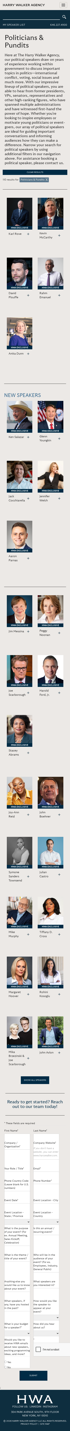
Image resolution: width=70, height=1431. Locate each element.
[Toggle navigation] (63, 5)
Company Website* (44, 1143)
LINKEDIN (35, 1406)
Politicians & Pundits (33, 180)
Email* (37, 1168)
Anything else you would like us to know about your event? (17, 1285)
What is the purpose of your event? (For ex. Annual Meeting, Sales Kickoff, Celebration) (16, 1235)
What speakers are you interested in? (44, 1283)
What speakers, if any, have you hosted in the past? (16, 1304)
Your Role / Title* (14, 1168)
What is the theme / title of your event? (16, 1257)
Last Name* (40, 1131)
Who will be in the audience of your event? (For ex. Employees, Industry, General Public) (45, 1262)
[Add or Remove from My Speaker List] (28, 234)
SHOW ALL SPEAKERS (35, 1080)
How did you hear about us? (43, 1326)
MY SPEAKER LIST (14, 25)
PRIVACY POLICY (29, 1424)
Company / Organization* (12, 1145)
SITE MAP (45, 1424)
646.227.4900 (58, 25)
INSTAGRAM (50, 1406)
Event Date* (11, 1200)
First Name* (11, 1131)
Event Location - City (45, 1200)
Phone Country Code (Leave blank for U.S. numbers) (16, 1184)
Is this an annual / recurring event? (43, 1230)
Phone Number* (42, 1181)
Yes (9, 1362)
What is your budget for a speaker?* (16, 1326)
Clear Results (35, 172)
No (9, 1367)
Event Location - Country (43, 1214)
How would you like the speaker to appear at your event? (45, 1306)
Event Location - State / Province (14, 1214)
